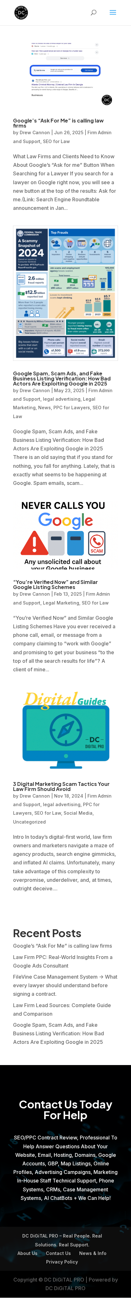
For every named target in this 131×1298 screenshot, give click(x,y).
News (44, 407)
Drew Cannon (35, 132)
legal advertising (61, 399)
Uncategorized (29, 822)
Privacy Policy (62, 1261)
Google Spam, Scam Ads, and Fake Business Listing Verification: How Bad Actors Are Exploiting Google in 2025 (62, 378)
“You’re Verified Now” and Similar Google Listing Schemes (55, 584)
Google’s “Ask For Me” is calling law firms (58, 123)
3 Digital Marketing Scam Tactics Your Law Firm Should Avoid (61, 786)
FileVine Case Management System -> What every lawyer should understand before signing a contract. (65, 985)
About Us (27, 1253)
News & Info (93, 1253)
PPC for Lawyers (71, 407)
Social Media (78, 813)
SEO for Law (56, 141)
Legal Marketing (61, 602)
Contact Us (58, 1253)
